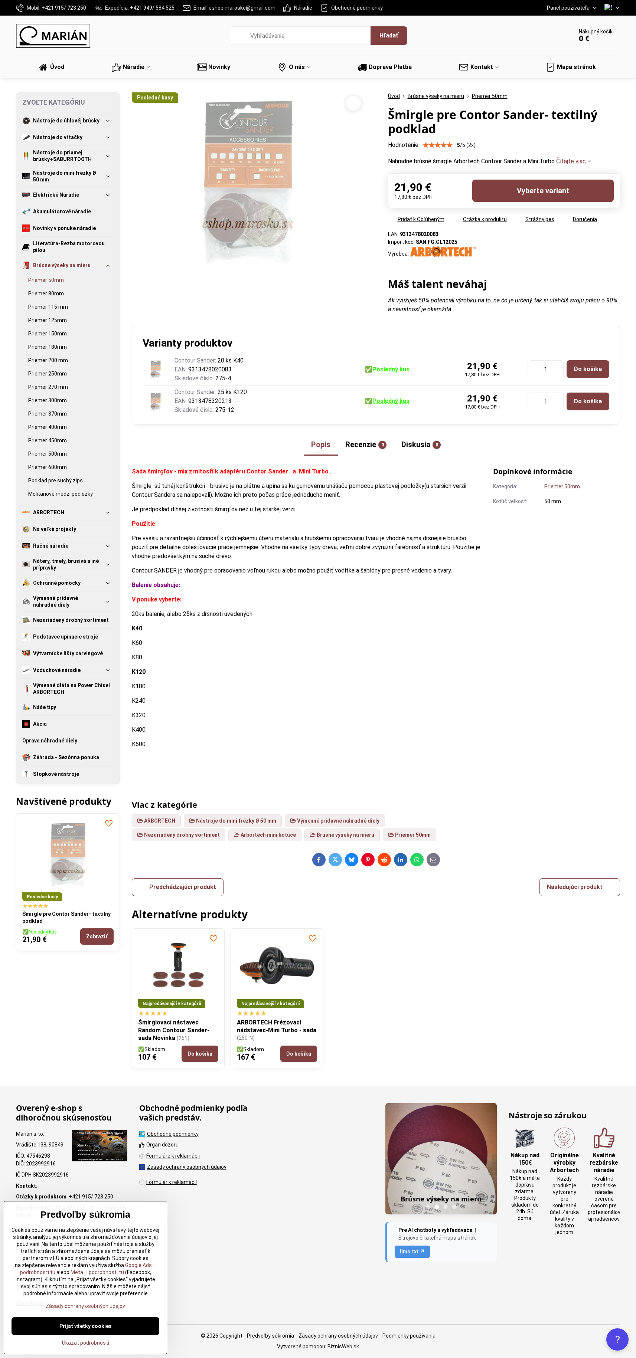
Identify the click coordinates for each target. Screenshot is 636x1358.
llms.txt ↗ (412, 1251)
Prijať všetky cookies (85, 1326)
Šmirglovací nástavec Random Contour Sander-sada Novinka (173, 1030)
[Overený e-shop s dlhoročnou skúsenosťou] (99, 1147)
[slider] (438, 145)
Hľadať (388, 35)
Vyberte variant (543, 190)
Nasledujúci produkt (575, 886)
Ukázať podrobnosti (85, 1343)
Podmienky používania (409, 1336)
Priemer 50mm (562, 486)
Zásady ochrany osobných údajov (338, 1336)
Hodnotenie (403, 144)
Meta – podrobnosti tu (96, 1272)
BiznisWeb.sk (343, 1346)
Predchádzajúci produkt (182, 886)
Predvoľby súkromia (270, 1336)
